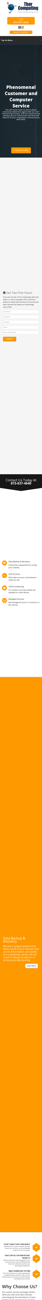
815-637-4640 (21, 22)
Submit (9, 339)
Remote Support (21, 32)
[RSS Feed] (22, 27)
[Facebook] (19, 27)
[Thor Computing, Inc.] (21, 14)
